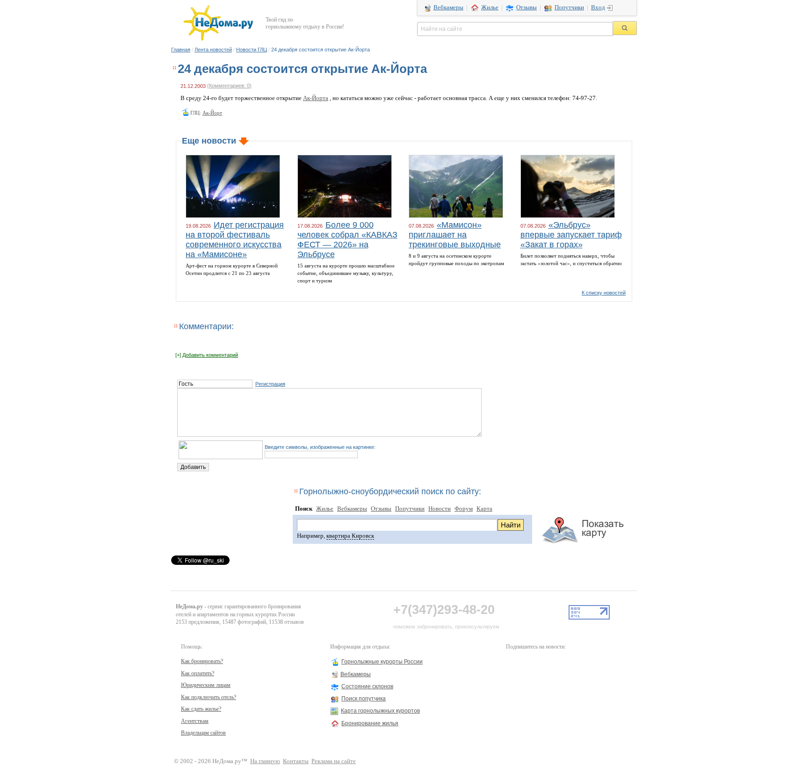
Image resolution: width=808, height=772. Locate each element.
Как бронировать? (202, 661)
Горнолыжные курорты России (382, 661)
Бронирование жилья (369, 723)
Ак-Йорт (212, 112)
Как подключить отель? (208, 697)
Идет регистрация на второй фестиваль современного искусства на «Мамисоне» (235, 239)
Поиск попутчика (363, 698)
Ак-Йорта (315, 98)
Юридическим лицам (206, 685)
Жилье (489, 7)
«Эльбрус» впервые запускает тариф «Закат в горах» (571, 234)
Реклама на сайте (333, 761)
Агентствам (195, 721)
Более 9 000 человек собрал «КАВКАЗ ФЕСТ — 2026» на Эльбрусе (347, 239)
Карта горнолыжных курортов (380, 710)
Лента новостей (213, 49)
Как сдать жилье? (201, 709)
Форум (463, 508)
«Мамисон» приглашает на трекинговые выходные (455, 234)
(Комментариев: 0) (229, 85)
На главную (265, 761)
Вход (598, 7)
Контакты (296, 761)
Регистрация (270, 384)
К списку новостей (604, 293)
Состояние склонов (367, 686)
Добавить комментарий (210, 355)
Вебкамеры (448, 7)
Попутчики (569, 7)
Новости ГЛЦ (251, 49)
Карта (484, 508)
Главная (180, 49)
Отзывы (526, 7)
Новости (439, 508)
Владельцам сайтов (203, 732)
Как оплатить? (197, 673)
